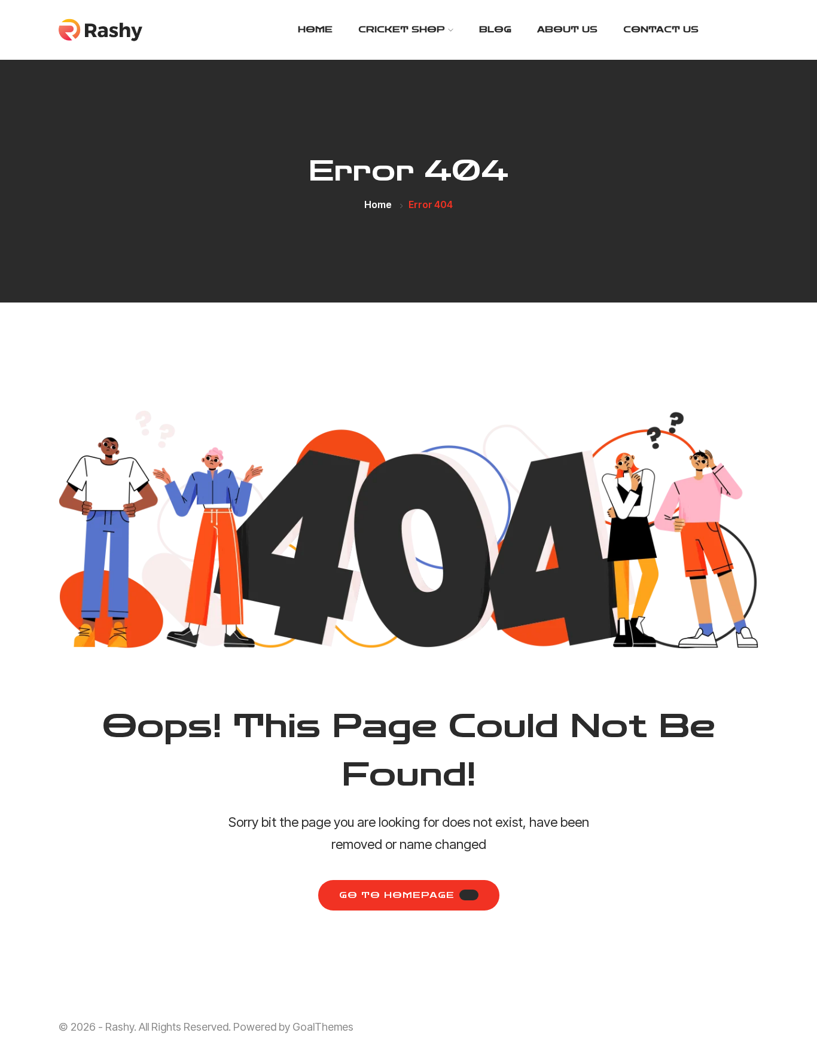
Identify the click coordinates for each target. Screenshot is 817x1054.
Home (315, 30)
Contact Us (661, 30)
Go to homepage (397, 895)
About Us (567, 30)
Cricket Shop (401, 30)
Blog (495, 30)
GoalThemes (322, 1027)
